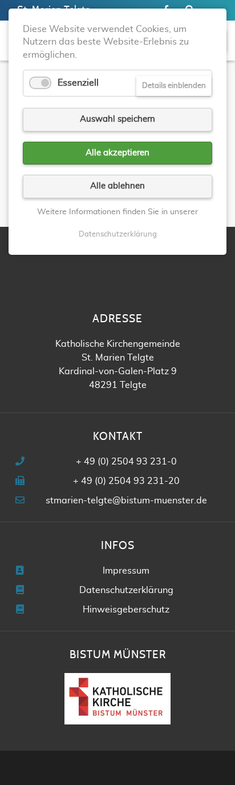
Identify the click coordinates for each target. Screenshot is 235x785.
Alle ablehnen (117, 186)
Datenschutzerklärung (126, 590)
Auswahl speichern (117, 119)
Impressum (126, 570)
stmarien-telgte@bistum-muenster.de (126, 500)
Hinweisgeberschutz (126, 609)
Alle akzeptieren (117, 153)
